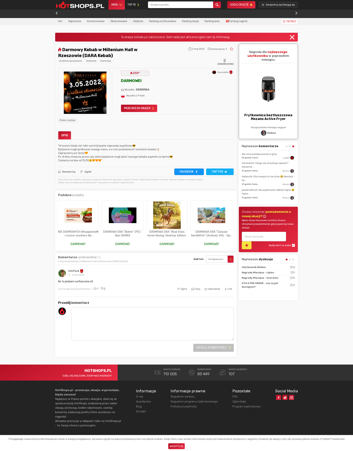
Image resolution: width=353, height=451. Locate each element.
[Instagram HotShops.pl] (291, 397)
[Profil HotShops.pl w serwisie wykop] (284, 397)
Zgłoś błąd (239, 401)
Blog (139, 406)
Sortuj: (198, 259)
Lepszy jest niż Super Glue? (257, 154)
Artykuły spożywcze (70, 60)
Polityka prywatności (184, 406)
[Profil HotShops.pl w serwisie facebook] (278, 397)
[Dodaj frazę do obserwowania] (247, 245)
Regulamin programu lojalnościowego (194, 401)
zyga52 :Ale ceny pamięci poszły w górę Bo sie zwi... (268, 174)
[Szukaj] (217, 4)
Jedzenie (91, 60)
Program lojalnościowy (246, 406)
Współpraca (143, 401)
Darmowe (105, 60)
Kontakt (141, 411)
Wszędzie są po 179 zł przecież (259, 163)
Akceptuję (176, 446)
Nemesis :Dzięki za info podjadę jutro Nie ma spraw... (266, 187)
